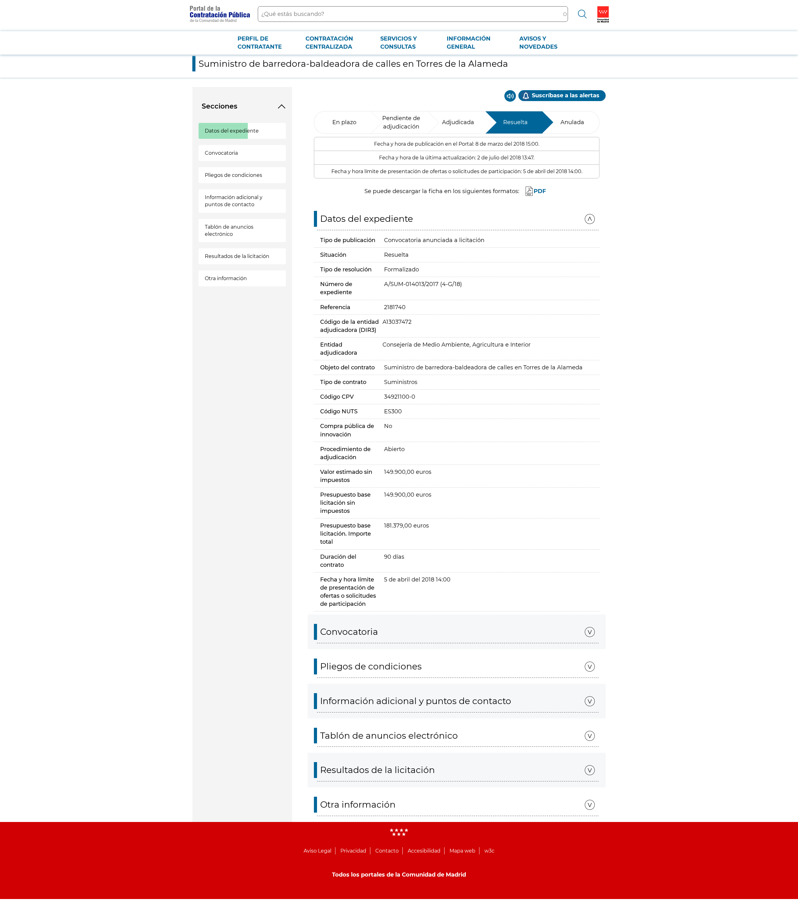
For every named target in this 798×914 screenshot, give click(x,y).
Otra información (226, 278)
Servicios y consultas (398, 42)
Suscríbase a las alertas (565, 95)
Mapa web (462, 851)
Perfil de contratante (260, 42)
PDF (540, 191)
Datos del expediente (232, 131)
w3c (489, 851)
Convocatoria (221, 153)
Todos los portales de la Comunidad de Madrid (399, 874)
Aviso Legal (317, 851)
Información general (469, 42)
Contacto (387, 851)
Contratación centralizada (329, 42)
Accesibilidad (424, 851)
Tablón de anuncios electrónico (229, 230)
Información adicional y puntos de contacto (233, 200)
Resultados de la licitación (237, 256)
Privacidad (353, 851)
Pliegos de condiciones (233, 175)
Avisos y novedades (538, 42)
